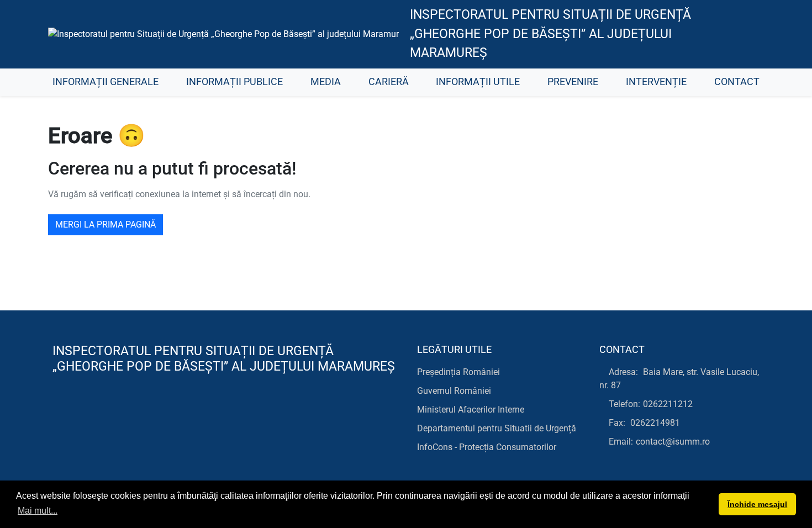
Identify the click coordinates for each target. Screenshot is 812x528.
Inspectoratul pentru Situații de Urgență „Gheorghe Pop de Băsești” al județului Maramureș (550, 33)
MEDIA (325, 81)
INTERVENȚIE (656, 81)
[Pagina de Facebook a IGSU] (746, 34)
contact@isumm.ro (673, 441)
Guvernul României (454, 391)
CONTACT (737, 81)
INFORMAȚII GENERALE (105, 81)
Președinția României (458, 372)
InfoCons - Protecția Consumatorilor (486, 447)
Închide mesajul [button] (757, 504)
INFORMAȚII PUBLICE (234, 81)
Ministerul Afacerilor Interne (470, 409)
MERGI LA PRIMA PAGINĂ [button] (105, 224)
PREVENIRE (572, 81)
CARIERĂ (388, 81)
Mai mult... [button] (37, 510)
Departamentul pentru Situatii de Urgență (496, 428)
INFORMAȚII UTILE (478, 81)
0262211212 (668, 404)
